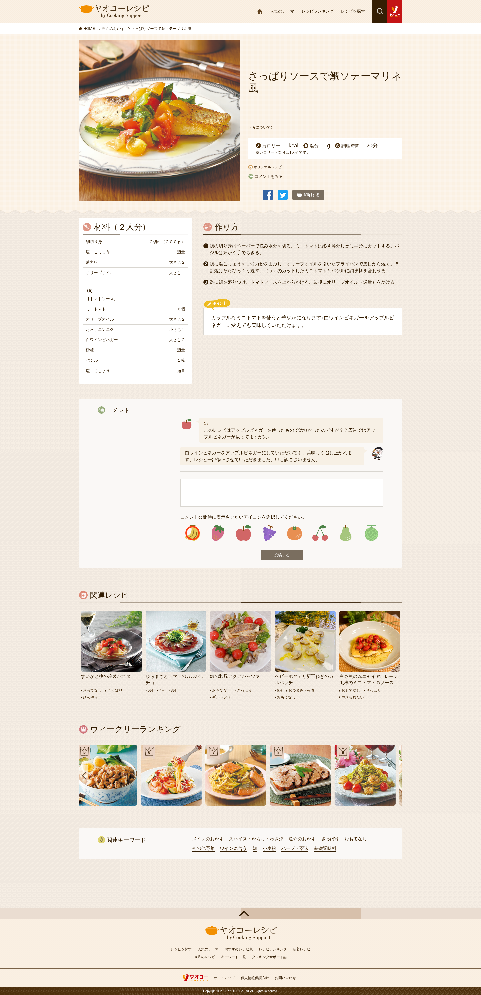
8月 (173, 690)
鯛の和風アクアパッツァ (235, 676)
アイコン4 (269, 533)
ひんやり (90, 697)
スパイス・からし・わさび (256, 838)
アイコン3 (243, 533)
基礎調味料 (325, 848)
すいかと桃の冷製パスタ (106, 676)
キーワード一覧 (233, 957)
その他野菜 (203, 848)
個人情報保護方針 (255, 978)
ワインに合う (233, 848)
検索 (379, 11)
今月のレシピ (204, 957)
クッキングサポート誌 (269, 957)
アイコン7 (345, 533)
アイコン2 (218, 533)
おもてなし (92, 690)
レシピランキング (318, 11)
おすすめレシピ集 (239, 949)
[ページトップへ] (240, 913)
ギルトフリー (223, 697)
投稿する (282, 555)
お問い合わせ (285, 978)
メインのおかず (208, 838)
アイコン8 (371, 533)
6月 (150, 690)
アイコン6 (320, 533)
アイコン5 (294, 533)
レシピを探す (353, 11)
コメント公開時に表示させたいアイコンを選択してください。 (243, 517)
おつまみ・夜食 (301, 690)
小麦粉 (269, 848)
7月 (162, 690)
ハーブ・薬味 (294, 848)
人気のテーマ (282, 11)
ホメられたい (352, 697)
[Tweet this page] (283, 192)
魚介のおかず (302, 838)
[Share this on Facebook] (268, 192)
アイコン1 (192, 533)
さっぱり (115, 690)
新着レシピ (301, 949)
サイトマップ (224, 978)
